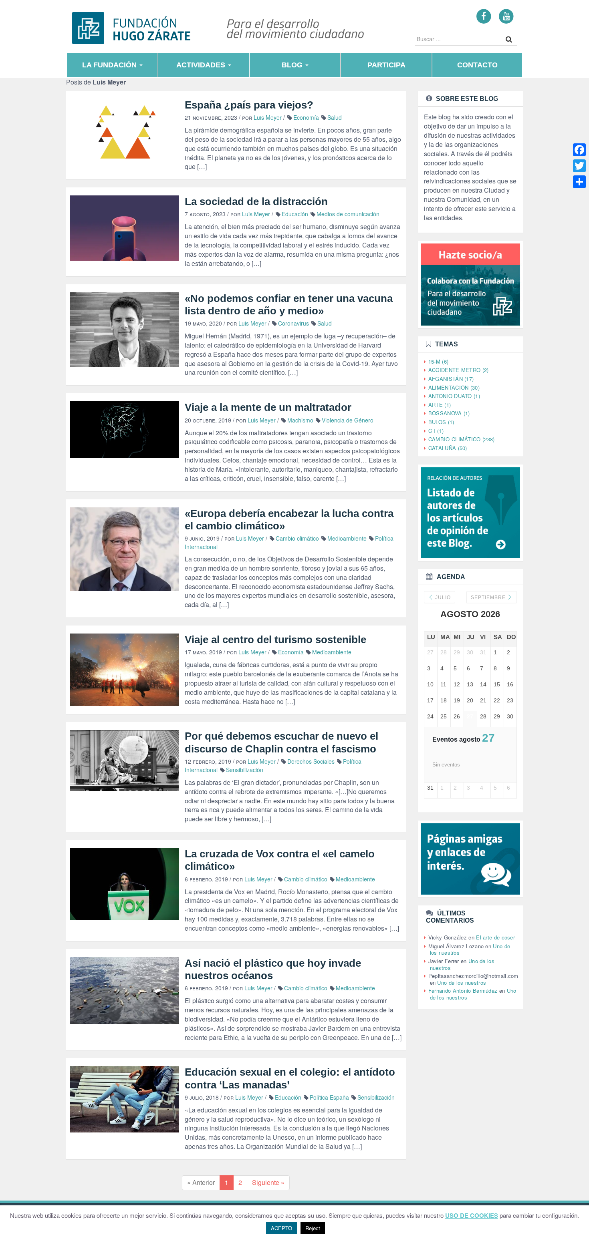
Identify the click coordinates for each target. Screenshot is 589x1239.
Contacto (477, 65)
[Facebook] (483, 15)
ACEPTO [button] (281, 1228)
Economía (306, 117)
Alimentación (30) (454, 387)
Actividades (201, 65)
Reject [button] (312, 1228)
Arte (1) (439, 404)
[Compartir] (579, 182)
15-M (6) (438, 361)
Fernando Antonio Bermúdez (463, 990)
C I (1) (436, 430)
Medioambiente (347, 538)
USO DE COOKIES (471, 1215)
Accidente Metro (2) (458, 370)
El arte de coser (495, 937)
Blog (293, 65)
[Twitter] (579, 166)
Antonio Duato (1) (454, 396)
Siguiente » (268, 1182)
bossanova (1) (449, 413)
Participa (386, 65)
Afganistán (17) (451, 378)
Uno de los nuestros (461, 982)
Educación (295, 214)
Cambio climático (297, 538)
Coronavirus (293, 323)
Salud (334, 117)
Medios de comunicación (348, 214)
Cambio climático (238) (461, 439)
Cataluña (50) (447, 448)
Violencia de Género (347, 420)
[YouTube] (506, 15)
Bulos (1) (441, 422)
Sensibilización (244, 770)
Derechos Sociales (311, 761)
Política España (329, 1097)
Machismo (300, 420)
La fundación (110, 65)
